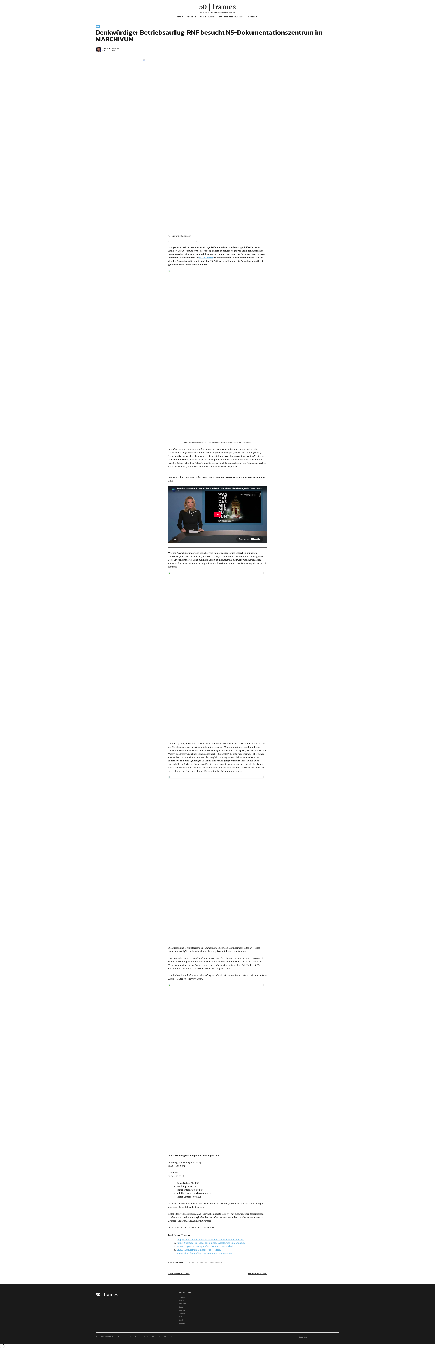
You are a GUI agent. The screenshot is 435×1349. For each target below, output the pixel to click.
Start (180, 17)
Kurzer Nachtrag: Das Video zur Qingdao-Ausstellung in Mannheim (211, 1242)
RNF (97, 27)
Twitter (181, 1300)
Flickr (181, 1317)
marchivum (202, 1262)
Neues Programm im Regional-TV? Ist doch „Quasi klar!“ (205, 1246)
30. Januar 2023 (110, 50)
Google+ (182, 1307)
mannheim (190, 1262)
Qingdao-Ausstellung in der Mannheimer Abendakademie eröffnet (210, 1239)
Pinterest (182, 1323)
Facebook (182, 1297)
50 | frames (217, 6)
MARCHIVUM (206, 257)
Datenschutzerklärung (231, 17)
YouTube (182, 1310)
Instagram (182, 1304)
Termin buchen (207, 17)
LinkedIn (182, 1313)
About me (191, 17)
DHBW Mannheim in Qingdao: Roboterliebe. (199, 1249)
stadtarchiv (216, 1262)
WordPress (148, 1337)
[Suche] (49, 8)
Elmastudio (168, 1337)
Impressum (253, 17)
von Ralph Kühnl (111, 48)
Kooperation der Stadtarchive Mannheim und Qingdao (204, 1253)
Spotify (181, 1320)
